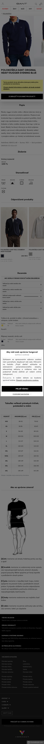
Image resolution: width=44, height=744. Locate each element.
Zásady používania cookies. (27, 380)
